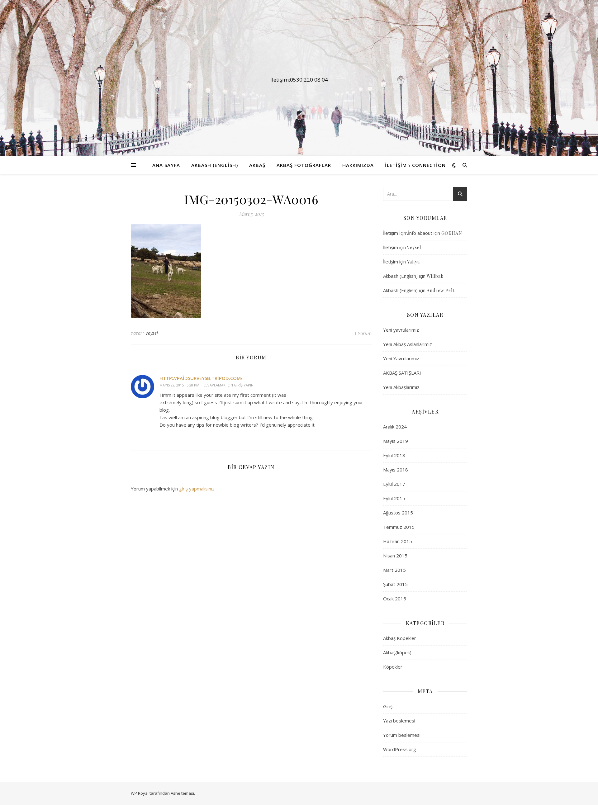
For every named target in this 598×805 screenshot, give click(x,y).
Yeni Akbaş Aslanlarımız (407, 344)
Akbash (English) (214, 165)
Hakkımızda (358, 165)
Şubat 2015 (395, 584)
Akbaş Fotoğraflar (304, 165)
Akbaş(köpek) (397, 652)
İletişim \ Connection (415, 165)
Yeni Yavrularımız (401, 358)
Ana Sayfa (166, 165)
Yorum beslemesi (401, 735)
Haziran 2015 (397, 541)
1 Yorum (363, 333)
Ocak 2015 (394, 598)
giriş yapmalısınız (197, 488)
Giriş (387, 706)
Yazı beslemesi (399, 720)
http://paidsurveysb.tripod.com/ (201, 378)
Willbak (435, 276)
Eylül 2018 (394, 455)
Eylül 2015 (394, 498)
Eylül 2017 (394, 484)
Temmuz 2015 (399, 527)
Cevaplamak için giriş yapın (228, 385)
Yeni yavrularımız (401, 330)
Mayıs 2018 (395, 469)
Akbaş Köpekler (399, 638)
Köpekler (392, 667)
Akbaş (257, 165)
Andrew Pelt (440, 290)
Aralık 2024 (395, 427)
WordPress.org (399, 749)
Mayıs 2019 (395, 441)
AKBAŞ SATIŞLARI (402, 373)
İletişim (390, 247)
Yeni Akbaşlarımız (401, 387)
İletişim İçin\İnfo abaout (407, 233)
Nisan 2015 (395, 555)
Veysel (151, 333)
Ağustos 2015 (398, 512)
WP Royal (140, 793)
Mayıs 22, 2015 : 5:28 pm (179, 385)
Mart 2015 (394, 570)
